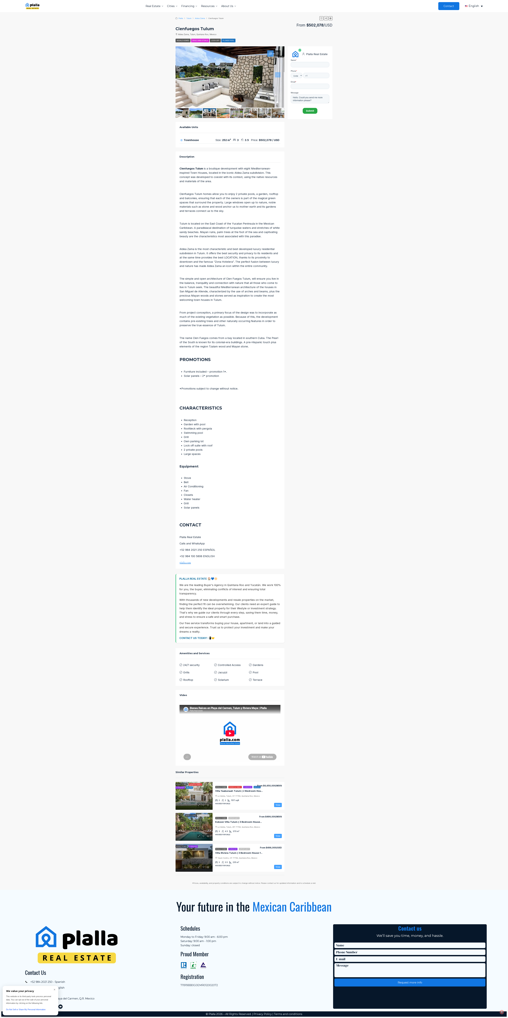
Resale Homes (183, 40)
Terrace (257, 679)
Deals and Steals (200, 40)
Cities (171, 6)
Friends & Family (235, 787)
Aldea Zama (200, 18)
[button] (321, 18)
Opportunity (234, 818)
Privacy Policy (262, 1014)
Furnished (248, 787)
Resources (208, 6)
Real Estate (153, 6)
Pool (255, 672)
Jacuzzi (222, 672)
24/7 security (191, 665)
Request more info (410, 982)
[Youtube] (60, 1006)
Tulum (188, 18)
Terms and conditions (288, 1014)
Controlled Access (229, 665)
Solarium (223, 679)
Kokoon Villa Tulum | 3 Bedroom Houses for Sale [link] (243, 822)
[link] (194, 796)
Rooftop (188, 679)
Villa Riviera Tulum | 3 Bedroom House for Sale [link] (242, 853)
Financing (187, 6)
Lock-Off (215, 40)
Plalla (181, 18)
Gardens (258, 665)
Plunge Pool (228, 40)
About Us (227, 6)
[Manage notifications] (502, 1012)
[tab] (270, 53)
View (278, 805)
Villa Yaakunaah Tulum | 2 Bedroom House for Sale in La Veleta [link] (251, 791)
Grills (186, 672)
